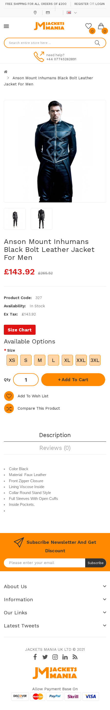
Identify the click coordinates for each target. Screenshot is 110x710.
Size (11, 350)
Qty (7, 379)
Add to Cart (75, 379)
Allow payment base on (55, 689)
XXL (81, 360)
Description (55, 435)
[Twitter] (45, 657)
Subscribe (96, 563)
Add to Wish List (33, 396)
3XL (95, 360)
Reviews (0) (55, 448)
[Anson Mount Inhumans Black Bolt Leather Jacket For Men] (15, 219)
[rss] (75, 657)
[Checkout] (48, 12)
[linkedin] (65, 657)
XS (12, 360)
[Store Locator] (35, 12)
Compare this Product (39, 408)
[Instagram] (55, 657)
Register (81, 4)
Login (100, 4)
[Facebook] (35, 657)
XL (67, 360)
